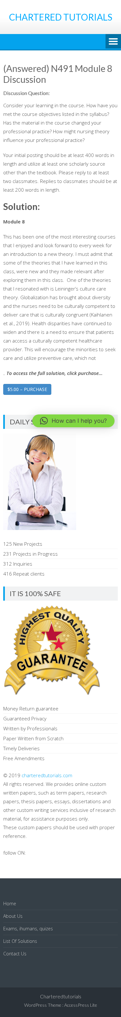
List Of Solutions (20, 941)
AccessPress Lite (80, 1005)
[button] (73, 420)
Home (9, 903)
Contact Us (14, 954)
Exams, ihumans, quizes (28, 929)
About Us (13, 916)
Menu (113, 41)
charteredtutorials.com (47, 775)
